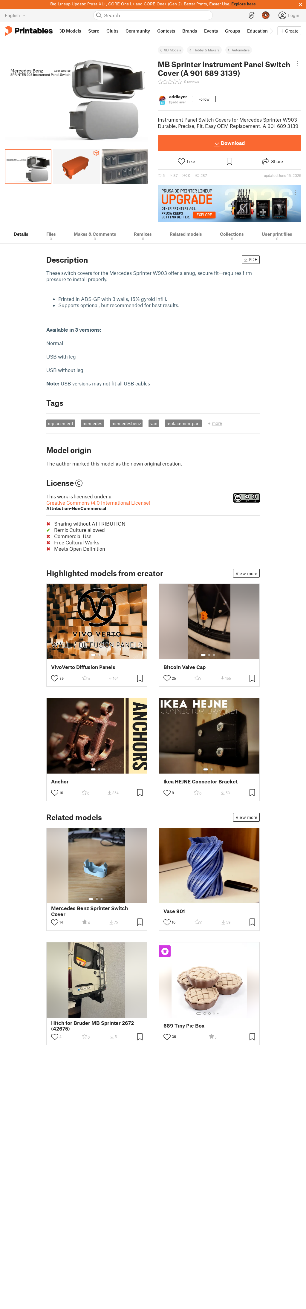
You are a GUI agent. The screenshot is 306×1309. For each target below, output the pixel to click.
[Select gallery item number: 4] (214, 1013)
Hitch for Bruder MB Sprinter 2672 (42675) (92, 1025)
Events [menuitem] (211, 30)
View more (246, 573)
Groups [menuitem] (232, 30)
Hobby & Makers (206, 50)
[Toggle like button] (54, 678)
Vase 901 (174, 911)
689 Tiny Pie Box (183, 1025)
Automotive (241, 50)
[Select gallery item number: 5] (218, 1013)
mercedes (92, 423)
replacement (60, 423)
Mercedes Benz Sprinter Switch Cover (89, 911)
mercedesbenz (126, 423)
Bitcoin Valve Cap (184, 667)
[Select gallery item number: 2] (99, 655)
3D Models (172, 50)
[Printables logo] (29, 31)
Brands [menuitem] (189, 30)
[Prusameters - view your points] (266, 15)
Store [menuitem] (93, 30)
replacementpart (183, 423)
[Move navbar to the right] (271, 31)
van (153, 423)
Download (233, 143)
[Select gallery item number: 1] (93, 655)
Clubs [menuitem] (112, 30)
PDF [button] (253, 259)
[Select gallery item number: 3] (214, 655)
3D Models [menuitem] (70, 30)
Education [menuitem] (257, 30)
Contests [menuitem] (166, 30)
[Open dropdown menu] (297, 63)
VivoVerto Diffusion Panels (83, 667)
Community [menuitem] (138, 30)
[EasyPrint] (251, 15)
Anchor (60, 781)
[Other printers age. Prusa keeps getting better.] (229, 203)
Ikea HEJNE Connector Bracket (200, 781)
